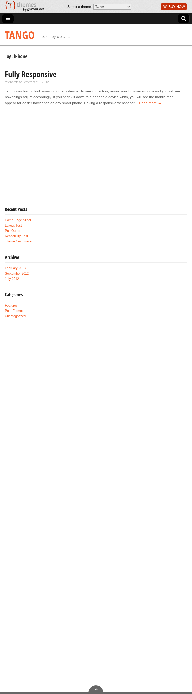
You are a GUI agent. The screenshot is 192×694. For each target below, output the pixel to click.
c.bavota (13, 82)
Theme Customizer (18, 241)
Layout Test (13, 226)
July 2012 (12, 279)
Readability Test (16, 236)
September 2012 (17, 274)
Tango (20, 35)
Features (11, 306)
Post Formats (15, 311)
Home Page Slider (18, 220)
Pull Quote (12, 231)
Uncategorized (15, 316)
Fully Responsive (31, 74)
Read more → (150, 103)
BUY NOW (176, 7)
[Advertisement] (47, 159)
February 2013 (15, 268)
